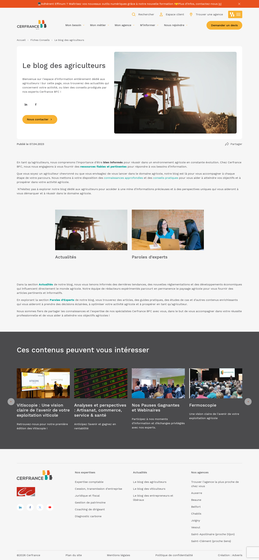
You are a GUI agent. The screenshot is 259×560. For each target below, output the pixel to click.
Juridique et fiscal (87, 495)
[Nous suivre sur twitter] (40, 507)
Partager (236, 144)
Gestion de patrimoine (90, 502)
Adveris (237, 555)
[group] (43, 401)
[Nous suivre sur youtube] (49, 507)
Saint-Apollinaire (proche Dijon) (213, 534)
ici (219, 3)
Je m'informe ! (91, 239)
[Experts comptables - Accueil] (27, 492)
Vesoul (195, 527)
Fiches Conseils (40, 40)
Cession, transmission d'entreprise (98, 488)
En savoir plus (43, 401)
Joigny (195, 520)
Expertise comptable (89, 482)
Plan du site (74, 555)
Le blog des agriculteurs (149, 482)
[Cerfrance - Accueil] (32, 25)
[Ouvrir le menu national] (235, 14)
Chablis (196, 513)
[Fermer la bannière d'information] (239, 4)
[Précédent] (11, 401)
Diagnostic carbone (88, 516)
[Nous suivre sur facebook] (35, 104)
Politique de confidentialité (174, 555)
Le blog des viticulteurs (149, 488)
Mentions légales (118, 555)
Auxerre (196, 493)
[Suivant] (248, 401)
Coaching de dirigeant (90, 509)
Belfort (196, 506)
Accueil (21, 40)
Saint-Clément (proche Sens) (211, 541)
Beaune (196, 500)
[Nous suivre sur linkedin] (25, 104)
